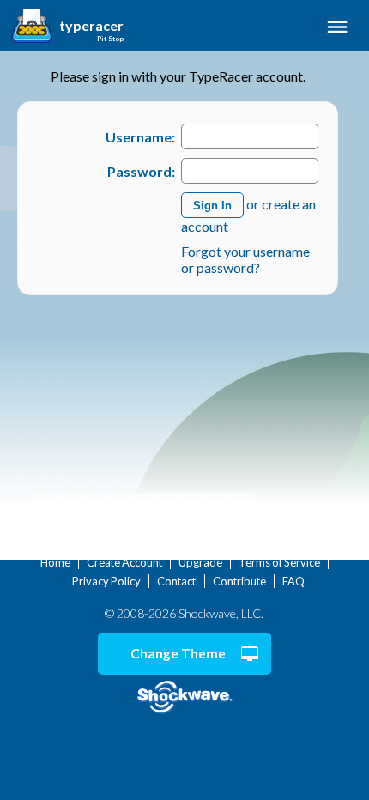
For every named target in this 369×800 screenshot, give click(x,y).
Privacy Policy (106, 581)
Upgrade (200, 562)
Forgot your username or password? (245, 259)
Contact (176, 581)
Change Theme (178, 653)
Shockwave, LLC (184, 697)
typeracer (91, 26)
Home (55, 562)
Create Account (124, 562)
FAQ (293, 581)
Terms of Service (279, 562)
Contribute (239, 581)
